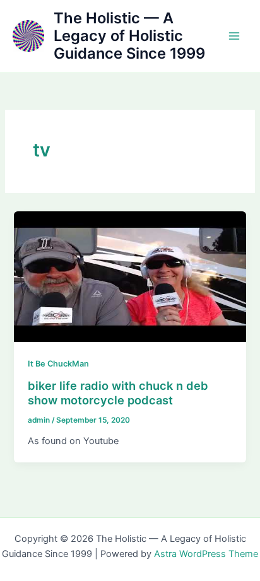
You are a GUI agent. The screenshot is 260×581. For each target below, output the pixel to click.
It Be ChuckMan (58, 363)
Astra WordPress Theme (206, 554)
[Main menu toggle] (234, 36)
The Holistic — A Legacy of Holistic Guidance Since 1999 (129, 36)
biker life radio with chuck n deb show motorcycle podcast (118, 393)
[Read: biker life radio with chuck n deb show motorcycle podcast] (129, 276)
